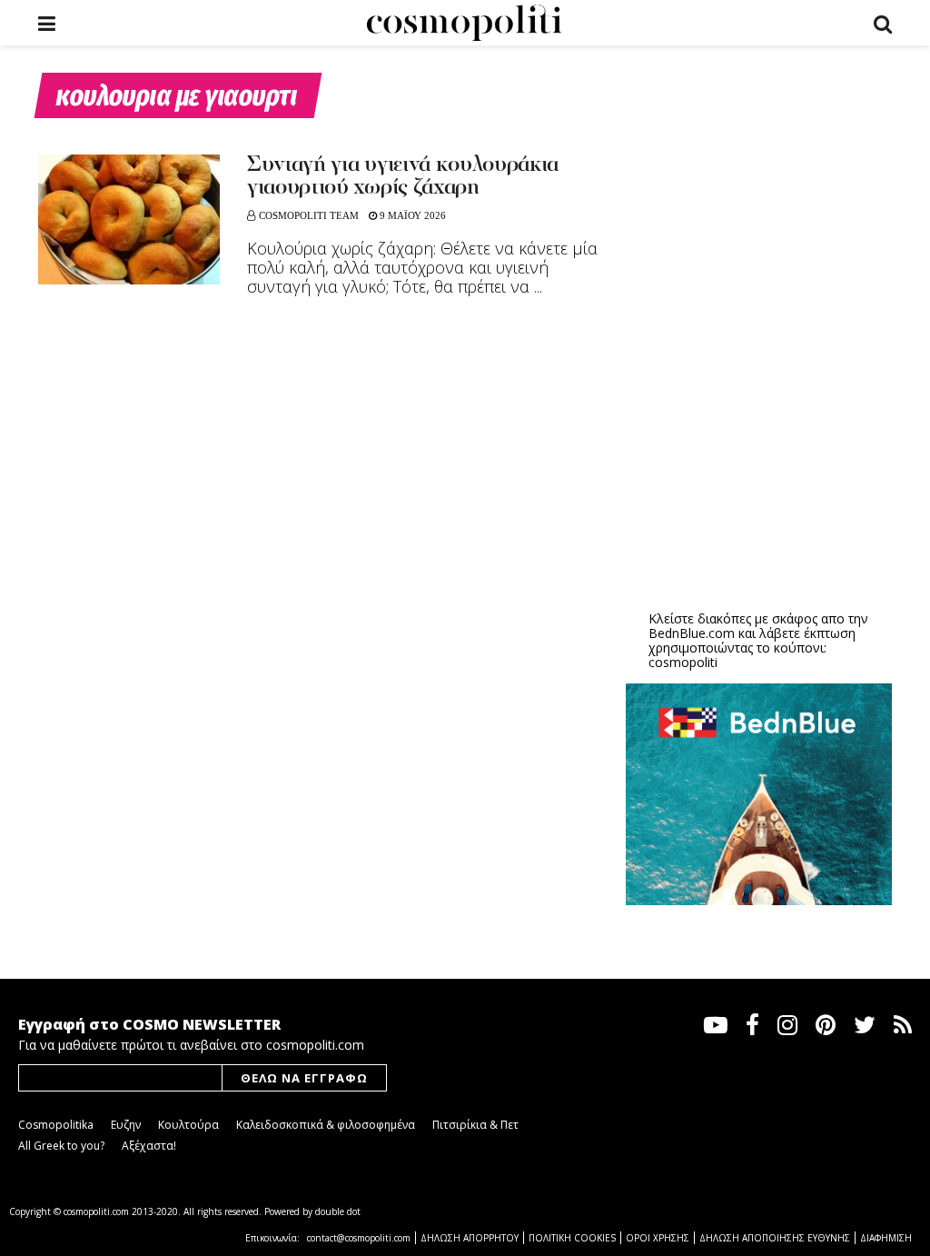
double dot (338, 1211)
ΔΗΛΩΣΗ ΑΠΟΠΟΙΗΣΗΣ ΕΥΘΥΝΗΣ (774, 1237)
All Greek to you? (61, 1145)
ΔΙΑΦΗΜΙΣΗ (886, 1237)
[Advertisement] (762, 455)
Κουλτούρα (188, 1124)
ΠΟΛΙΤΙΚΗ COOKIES (572, 1237)
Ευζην (126, 1124)
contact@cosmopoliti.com (359, 1237)
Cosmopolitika (56, 1124)
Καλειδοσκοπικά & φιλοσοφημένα (325, 1124)
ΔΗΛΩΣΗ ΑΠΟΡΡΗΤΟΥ (469, 1237)
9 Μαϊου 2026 (411, 215)
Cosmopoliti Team (309, 215)
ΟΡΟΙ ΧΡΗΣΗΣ (657, 1237)
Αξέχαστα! (149, 1145)
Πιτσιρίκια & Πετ (475, 1124)
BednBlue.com (691, 633)
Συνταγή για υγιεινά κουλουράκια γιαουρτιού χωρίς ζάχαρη (403, 177)
